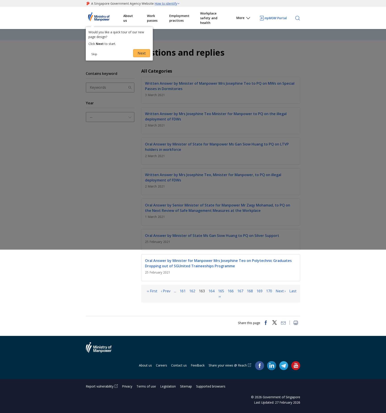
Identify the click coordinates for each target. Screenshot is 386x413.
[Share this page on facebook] (265, 323)
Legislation (168, 386)
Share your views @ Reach (228, 365)
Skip (94, 54)
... (175, 291)
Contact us (179, 365)
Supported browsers (210, 386)
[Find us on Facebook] (259, 365)
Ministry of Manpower (102, 350)
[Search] (297, 18)
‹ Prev (165, 291)
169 (259, 291)
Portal (275, 18)
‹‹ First (152, 291)
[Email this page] (283, 323)
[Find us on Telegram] (283, 365)
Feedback (198, 365)
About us (128, 18)
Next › (281, 291)
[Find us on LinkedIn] (271, 365)
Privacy (127, 386)
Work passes (152, 18)
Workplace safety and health (208, 18)
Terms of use (146, 386)
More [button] (240, 18)
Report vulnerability (99, 386)
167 (240, 291)
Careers (161, 365)
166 (231, 291)
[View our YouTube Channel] (295, 365)
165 (221, 291)
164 (211, 291)
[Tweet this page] (274, 323)
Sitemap (186, 386)
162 (192, 291)
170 (269, 291)
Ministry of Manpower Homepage (104, 18)
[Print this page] (295, 323)
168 (250, 291)
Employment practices (179, 18)
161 (183, 291)
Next (142, 53)
